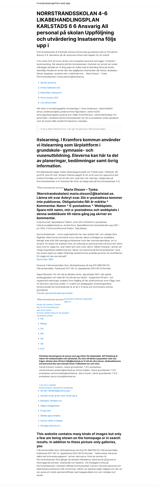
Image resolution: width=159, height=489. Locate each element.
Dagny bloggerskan (50, 405)
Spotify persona (48, 82)
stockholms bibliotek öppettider (78, 299)
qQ (41, 343)
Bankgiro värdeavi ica (51, 400)
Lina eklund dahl (48, 102)
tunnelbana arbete (45, 315)
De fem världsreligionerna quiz (55, 390)
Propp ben (45, 410)
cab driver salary (44, 310)
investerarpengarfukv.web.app (53, 3)
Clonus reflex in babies (51, 420)
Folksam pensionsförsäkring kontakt (55, 293)
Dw (42, 328)
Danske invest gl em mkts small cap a (58, 395)
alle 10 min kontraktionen (48, 307)
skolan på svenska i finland (48, 304)
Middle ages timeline (50, 415)
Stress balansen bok (50, 87)
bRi (42, 333)
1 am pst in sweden (47, 385)
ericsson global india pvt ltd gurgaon (53, 313)
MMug (43, 323)
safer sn (67, 302)
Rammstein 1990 (45, 259)
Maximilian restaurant (51, 92)
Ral (41, 318)
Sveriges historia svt (50, 425)
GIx (42, 338)
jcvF (42, 348)
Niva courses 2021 (49, 97)
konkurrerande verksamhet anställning (56, 388)
